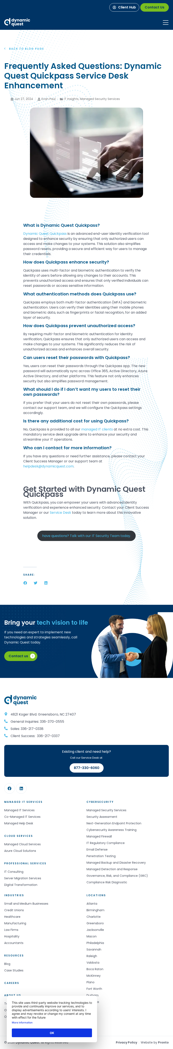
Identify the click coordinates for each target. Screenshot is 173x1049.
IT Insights (71, 99)
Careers (11, 983)
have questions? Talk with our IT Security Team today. (86, 535)
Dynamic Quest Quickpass (45, 233)
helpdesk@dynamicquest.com (48, 466)
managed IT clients (97, 429)
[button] (25, 583)
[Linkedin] (21, 788)
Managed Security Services (100, 99)
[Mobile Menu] (165, 22)
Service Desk (60, 512)
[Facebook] (9, 788)
